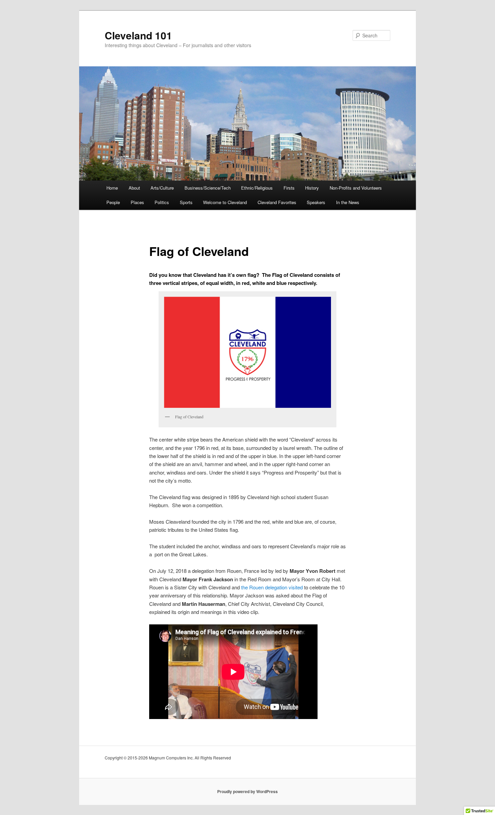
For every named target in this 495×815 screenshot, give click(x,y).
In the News (347, 202)
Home (112, 188)
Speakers (316, 202)
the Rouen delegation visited (272, 587)
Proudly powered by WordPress (247, 791)
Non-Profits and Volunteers (356, 188)
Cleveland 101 (138, 35)
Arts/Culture (162, 188)
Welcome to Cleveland (225, 202)
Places (137, 202)
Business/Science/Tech (208, 188)
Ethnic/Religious (257, 188)
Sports (186, 202)
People (113, 202)
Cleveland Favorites (277, 202)
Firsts (289, 188)
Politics (162, 202)
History (312, 188)
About (134, 188)
